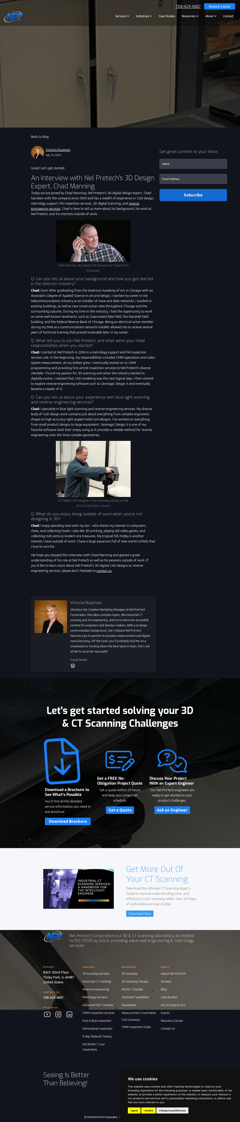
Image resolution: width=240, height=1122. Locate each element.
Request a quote (219, 6)
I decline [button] (148, 1110)
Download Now (140, 913)
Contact (228, 16)
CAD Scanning (131, 1019)
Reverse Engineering (95, 989)
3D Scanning (129, 973)
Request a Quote (172, 1020)
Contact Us (168, 1028)
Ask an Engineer (172, 810)
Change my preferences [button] (172, 1110)
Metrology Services (94, 997)
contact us (104, 571)
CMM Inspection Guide (136, 1026)
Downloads (129, 1005)
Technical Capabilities (135, 997)
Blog (164, 989)
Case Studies (167, 16)
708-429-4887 (188, 6)
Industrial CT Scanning (96, 981)
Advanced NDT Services (97, 1005)
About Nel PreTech (173, 973)
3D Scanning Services (95, 973)
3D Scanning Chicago (135, 981)
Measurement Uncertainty (139, 1012)
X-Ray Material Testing (97, 1036)
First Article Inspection (96, 1020)
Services (166, 981)
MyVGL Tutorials (132, 989)
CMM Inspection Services (98, 1012)
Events (165, 1012)
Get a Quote (120, 810)
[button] (122, 16)
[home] (13, 17)
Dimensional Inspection (97, 1028)
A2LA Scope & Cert (173, 1005)
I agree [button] (134, 1110)
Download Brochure (68, 821)
